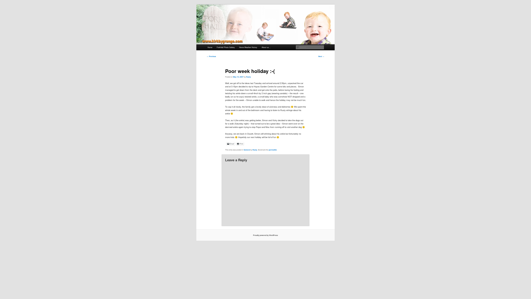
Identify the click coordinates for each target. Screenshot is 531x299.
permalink (273, 150)
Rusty (248, 77)
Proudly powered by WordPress (265, 235)
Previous (211, 56)
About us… (266, 47)
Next (321, 56)
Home (210, 47)
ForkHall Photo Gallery (226, 47)
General (247, 150)
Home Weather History (248, 47)
